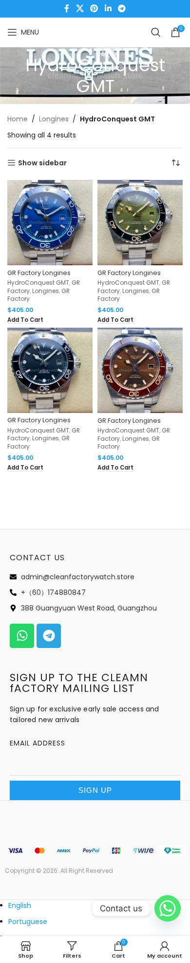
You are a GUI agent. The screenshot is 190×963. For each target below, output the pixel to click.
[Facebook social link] (67, 8)
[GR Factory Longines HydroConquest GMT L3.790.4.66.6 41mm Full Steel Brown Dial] (140, 370)
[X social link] (80, 8)
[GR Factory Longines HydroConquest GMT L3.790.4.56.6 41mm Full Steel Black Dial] (50, 370)
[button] (25, 320)
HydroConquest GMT (38, 282)
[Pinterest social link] (94, 8)
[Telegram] (49, 636)
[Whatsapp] (22, 636)
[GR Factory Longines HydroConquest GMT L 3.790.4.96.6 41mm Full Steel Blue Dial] (50, 222)
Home (17, 119)
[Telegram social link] (121, 8)
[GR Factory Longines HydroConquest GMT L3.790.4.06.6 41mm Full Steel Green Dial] (140, 222)
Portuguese (27, 921)
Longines (54, 119)
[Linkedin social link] (107, 8)
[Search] (156, 32)
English (19, 905)
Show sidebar (42, 163)
